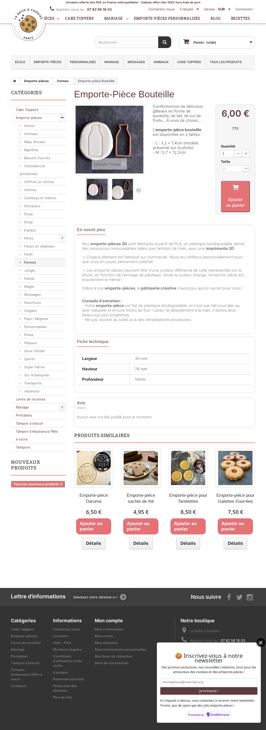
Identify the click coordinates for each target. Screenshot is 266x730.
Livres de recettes (30, 399)
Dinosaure (32, 206)
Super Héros (34, 367)
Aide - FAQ (62, 643)
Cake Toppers (189, 62)
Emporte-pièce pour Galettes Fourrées (235, 498)
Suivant (138, 190)
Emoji (28, 222)
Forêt (28, 254)
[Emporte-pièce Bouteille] (97, 189)
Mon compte (109, 620)
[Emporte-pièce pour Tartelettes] (188, 468)
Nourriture (32, 302)
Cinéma (29, 190)
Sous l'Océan (34, 351)
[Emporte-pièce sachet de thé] (141, 468)
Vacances (31, 391)
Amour (29, 126)
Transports (32, 383)
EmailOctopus (220, 715)
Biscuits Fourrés (36, 158)
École (20, 62)
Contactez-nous (161, 9)
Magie (28, 286)
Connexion (244, 9)
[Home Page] (13, 81)
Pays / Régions (35, 319)
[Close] (260, 642)
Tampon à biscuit (29, 423)
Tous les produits (226, 62)
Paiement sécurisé (68, 679)
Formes (29, 262)
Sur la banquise (36, 375)
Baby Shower (34, 142)
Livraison (60, 636)
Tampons (23, 447)
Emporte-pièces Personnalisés (167, 18)
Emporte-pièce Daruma (93, 498)
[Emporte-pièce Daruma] (94, 468)
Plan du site (62, 697)
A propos (60, 672)
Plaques (30, 343)
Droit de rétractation (112, 663)
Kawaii (28, 278)
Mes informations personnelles (120, 649)
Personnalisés (83, 62)
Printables (24, 415)
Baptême (30, 150)
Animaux (161, 62)
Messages (136, 62)
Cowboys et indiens (39, 198)
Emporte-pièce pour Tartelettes (188, 498)
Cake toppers (79, 18)
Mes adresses (106, 643)
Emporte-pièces (47, 62)
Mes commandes (109, 629)
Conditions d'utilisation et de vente (67, 661)
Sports (29, 359)
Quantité (228, 146)
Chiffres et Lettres (38, 182)
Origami (29, 311)
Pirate (28, 335)
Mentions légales (67, 649)
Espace (29, 230)
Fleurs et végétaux (39, 246)
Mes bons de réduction (113, 656)
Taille (226, 161)
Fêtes (28, 238)
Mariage (113, 18)
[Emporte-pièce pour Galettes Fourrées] (235, 468)
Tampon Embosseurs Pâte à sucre (37, 435)
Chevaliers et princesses (32, 170)
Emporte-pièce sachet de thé (141, 498)
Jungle (29, 270)
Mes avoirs (104, 636)
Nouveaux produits (25, 465)
